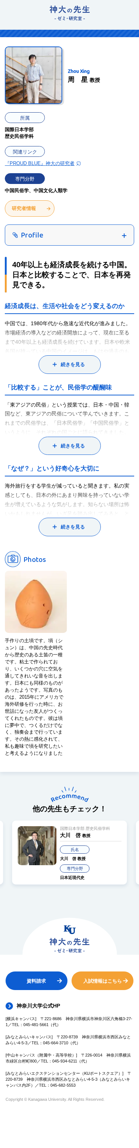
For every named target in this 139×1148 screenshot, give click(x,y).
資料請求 (36, 981)
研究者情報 (24, 208)
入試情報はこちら (102, 981)
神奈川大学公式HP (38, 1006)
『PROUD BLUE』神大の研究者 (40, 163)
